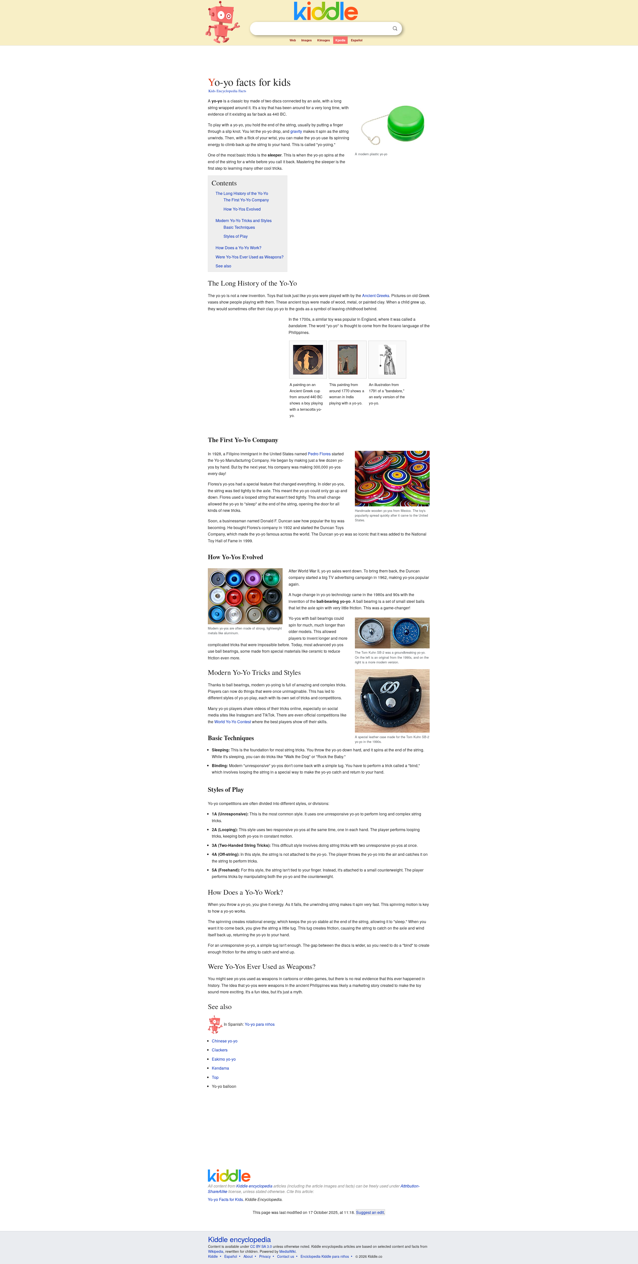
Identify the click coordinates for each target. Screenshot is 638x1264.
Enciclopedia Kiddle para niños (325, 1256)
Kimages (323, 40)
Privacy (265, 1256)
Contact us (285, 1256)
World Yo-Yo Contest (232, 721)
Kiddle (213, 1256)
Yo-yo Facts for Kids (225, 1199)
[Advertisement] (319, 59)
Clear (385, 28)
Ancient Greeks (375, 295)
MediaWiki (287, 1251)
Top (215, 1077)
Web (293, 40)
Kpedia (340, 40)
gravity (296, 131)
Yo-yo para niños (260, 1024)
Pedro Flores (319, 454)
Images (306, 40)
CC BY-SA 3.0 (261, 1246)
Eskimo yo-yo (224, 1059)
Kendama (220, 1068)
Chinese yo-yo (225, 1041)
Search (395, 28)
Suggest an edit (370, 1212)
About (248, 1256)
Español (356, 40)
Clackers (220, 1050)
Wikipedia (215, 1251)
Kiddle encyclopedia (254, 1186)
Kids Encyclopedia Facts (227, 90)
